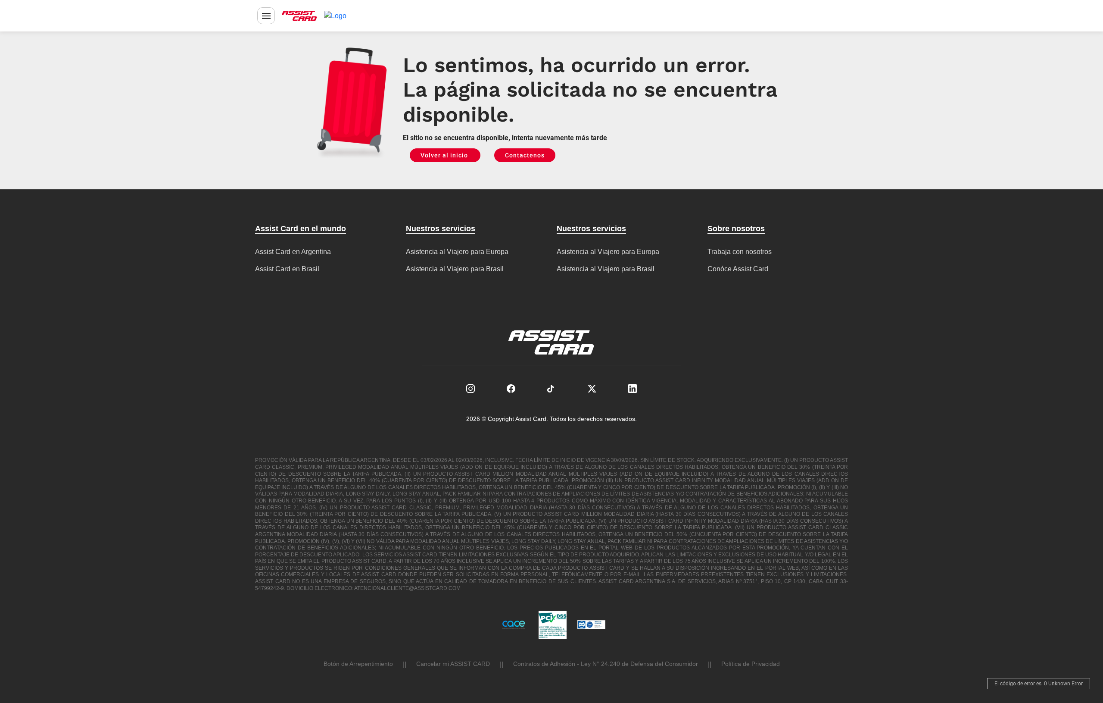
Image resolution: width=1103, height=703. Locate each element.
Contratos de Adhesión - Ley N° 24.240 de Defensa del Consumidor (605, 663)
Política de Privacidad (750, 663)
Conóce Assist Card (737, 269)
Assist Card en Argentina (293, 251)
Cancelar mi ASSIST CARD (453, 663)
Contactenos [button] (525, 155)
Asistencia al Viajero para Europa (457, 251)
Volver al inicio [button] (445, 155)
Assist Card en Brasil (287, 269)
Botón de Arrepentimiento (358, 663)
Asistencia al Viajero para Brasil (455, 269)
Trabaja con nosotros (739, 251)
